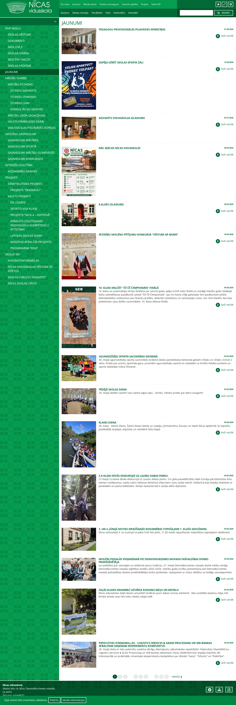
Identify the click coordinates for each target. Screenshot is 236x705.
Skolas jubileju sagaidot (27, 277)
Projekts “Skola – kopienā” (30, 215)
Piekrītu (54, 700)
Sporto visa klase (23, 209)
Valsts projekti (19, 196)
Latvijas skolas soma (26, 236)
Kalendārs (119, 12)
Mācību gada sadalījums (26, 115)
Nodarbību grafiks (22, 171)
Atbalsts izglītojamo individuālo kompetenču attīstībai (29, 225)
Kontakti (133, 12)
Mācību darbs (15, 78)
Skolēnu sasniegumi (20, 134)
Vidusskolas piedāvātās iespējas (32, 128)
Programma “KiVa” (24, 248)
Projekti (11, 177)
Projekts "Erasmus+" (25, 190)
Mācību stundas (20, 84)
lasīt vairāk (226, 35)
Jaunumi (76, 4)
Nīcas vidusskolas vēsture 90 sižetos (30, 269)
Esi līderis (17, 202)
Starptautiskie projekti (25, 184)
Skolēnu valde (19, 59)
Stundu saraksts (23, 91)
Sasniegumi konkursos (25, 159)
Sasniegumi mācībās (23, 140)
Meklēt (225, 12)
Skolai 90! (12, 254)
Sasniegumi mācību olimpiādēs (31, 153)
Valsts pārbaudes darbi (26, 121)
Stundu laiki (20, 103)
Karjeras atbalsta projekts (30, 242)
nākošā (176, 676)
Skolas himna (18, 53)
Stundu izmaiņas (23, 97)
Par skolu (13, 28)
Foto (108, 12)
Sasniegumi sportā (22, 146)
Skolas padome (19, 66)
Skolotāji (15, 47)
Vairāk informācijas (74, 700)
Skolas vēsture (19, 34)
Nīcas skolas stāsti (22, 283)
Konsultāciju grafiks (26, 109)
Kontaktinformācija (23, 260)
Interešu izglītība (18, 165)
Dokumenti (16, 41)
